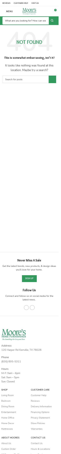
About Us (6, 443)
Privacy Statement (40, 417)
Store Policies (38, 423)
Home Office (7, 417)
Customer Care (40, 389)
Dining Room (7, 406)
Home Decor (7, 423)
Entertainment (8, 412)
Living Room (7, 395)
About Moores (10, 437)
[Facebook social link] (26, 307)
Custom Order (8, 449)
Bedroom (6, 400)
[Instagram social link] (32, 307)
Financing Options (40, 412)
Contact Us (36, 443)
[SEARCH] (52, 79)
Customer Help (38, 395)
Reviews (35, 400)
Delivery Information (41, 406)
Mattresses (7, 428)
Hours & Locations (40, 449)
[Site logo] (29, 11)
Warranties (36, 428)
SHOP (4, 389)
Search (52, 20)
